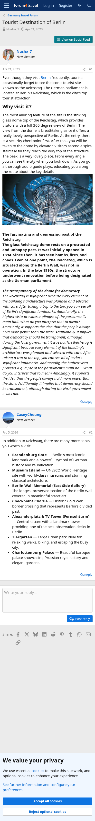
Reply (88, 402)
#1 (91, 69)
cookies (37, 770)
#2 (91, 432)
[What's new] (79, 5)
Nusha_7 (12, 29)
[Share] (84, 69)
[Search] (89, 5)
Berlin (46, 77)
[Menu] (6, 6)
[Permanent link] (34, 106)
